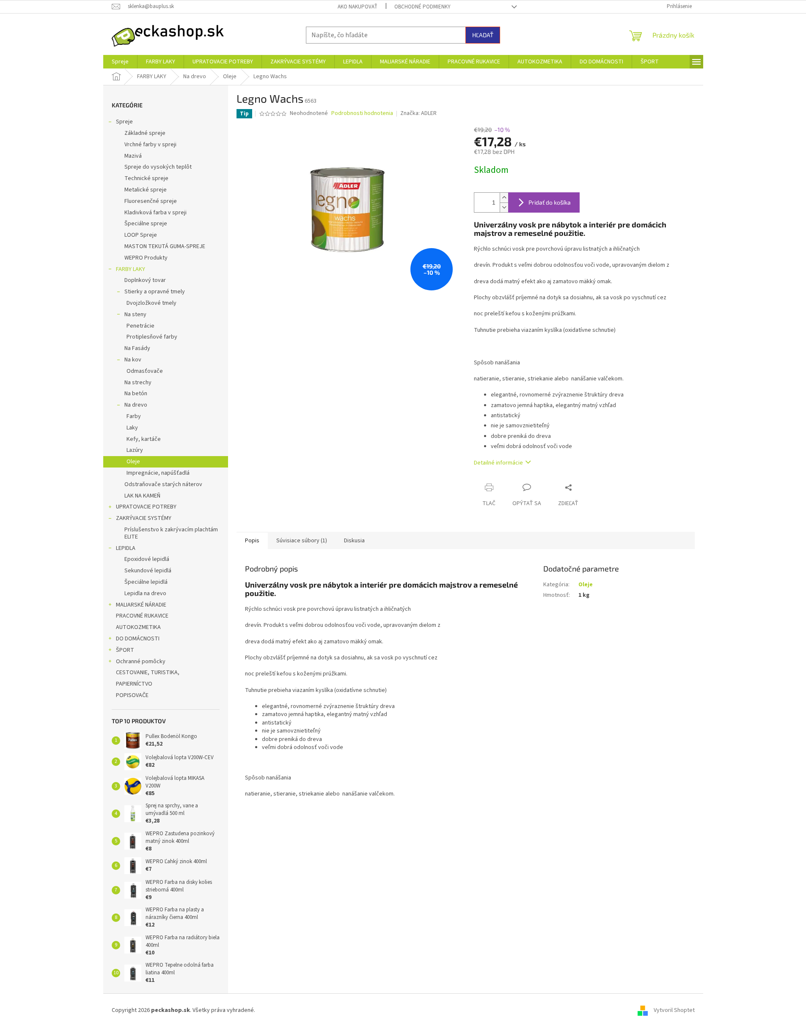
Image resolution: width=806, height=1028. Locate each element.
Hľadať (482, 34)
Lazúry (135, 450)
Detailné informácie (498, 463)
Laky (132, 428)
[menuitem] (120, 61)
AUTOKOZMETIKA (138, 627)
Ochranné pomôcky (140, 661)
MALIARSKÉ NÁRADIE (141, 605)
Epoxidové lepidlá (146, 559)
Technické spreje (146, 178)
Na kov (132, 359)
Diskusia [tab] (354, 540)
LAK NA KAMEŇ (142, 496)
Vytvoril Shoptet (674, 1010)
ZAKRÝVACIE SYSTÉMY (143, 518)
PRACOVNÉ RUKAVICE (142, 616)
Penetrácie (140, 326)
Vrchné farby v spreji (150, 144)
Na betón (135, 393)
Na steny (135, 314)
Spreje (124, 122)
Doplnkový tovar (145, 280)
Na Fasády (137, 348)
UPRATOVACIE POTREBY (146, 507)
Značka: (418, 113)
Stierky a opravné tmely (154, 291)
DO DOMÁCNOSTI (138, 638)
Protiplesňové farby (152, 337)
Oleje (133, 461)
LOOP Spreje (140, 235)
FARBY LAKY (130, 269)
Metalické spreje (145, 190)
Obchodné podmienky (422, 7)
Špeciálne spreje (145, 223)
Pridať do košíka (549, 202)
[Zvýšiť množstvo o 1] (504, 197)
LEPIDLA (125, 548)
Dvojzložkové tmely (151, 303)
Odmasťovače (145, 371)
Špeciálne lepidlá (146, 582)
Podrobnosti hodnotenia (362, 113)
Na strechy (137, 382)
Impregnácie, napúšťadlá (158, 473)
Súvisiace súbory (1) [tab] (301, 540)
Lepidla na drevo (145, 593)
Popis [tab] (252, 540)
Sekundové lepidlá (147, 570)
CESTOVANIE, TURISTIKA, (147, 672)
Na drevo (135, 405)
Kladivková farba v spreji (155, 212)
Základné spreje (144, 133)
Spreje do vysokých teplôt (158, 167)
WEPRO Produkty (146, 258)
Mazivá (133, 156)
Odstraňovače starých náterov (163, 484)
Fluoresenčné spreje (150, 201)
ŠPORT (125, 650)
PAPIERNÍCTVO (134, 684)
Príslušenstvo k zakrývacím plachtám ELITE (171, 533)
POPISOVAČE (132, 695)
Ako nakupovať (357, 7)
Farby (134, 416)
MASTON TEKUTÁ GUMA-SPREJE (164, 246)
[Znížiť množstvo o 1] (504, 207)
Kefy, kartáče (144, 439)
